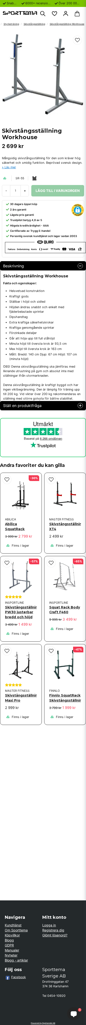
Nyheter (11, 955)
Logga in (49, 925)
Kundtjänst (13, 925)
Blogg (9, 940)
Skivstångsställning (34, 23)
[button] (77, 40)
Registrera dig (53, 930)
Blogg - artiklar (16, 960)
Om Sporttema (16, 930)
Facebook (18, 977)
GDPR (9, 945)
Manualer (12, 950)
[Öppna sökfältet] (42, 13)
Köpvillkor (12, 935)
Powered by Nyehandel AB (43, 1023)
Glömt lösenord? (54, 935)
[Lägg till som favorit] (54, 13)
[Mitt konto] (65, 13)
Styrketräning (11, 23)
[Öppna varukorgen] (77, 13)
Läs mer (10, 167)
